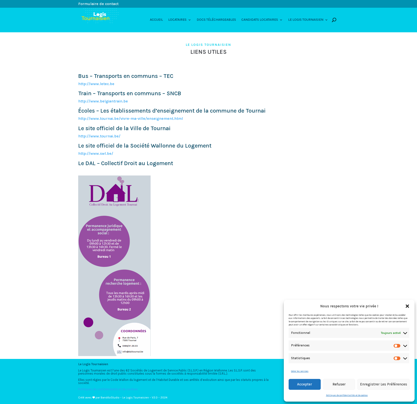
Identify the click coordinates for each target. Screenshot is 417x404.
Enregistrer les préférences (383, 384)
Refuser (339, 384)
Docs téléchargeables (216, 20)
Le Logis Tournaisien (305, 20)
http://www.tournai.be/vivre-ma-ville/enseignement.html (130, 118)
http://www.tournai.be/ (99, 136)
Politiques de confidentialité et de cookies (108, 389)
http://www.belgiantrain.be (103, 101)
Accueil (156, 20)
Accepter (304, 384)
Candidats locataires (259, 20)
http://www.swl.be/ (95, 153)
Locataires (177, 20)
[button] (407, 306)
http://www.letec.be (96, 83)
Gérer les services (299, 371)
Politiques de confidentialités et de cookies (347, 395)
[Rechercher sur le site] (334, 19)
